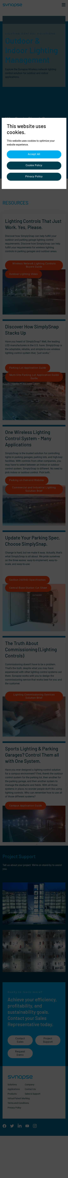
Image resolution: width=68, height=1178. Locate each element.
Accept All (34, 154)
